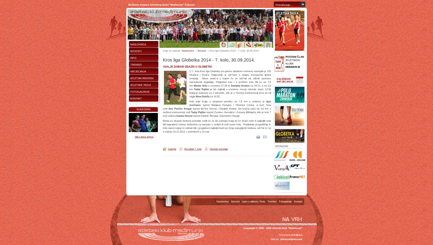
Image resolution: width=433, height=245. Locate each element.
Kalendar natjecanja (285, 80)
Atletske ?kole (140, 85)
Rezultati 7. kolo (193, 149)
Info (133, 58)
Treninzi (136, 64)
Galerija (172, 149)
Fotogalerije (140, 91)
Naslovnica (138, 44)
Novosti (136, 51)
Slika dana (143, 109)
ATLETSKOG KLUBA (295, 61)
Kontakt (136, 98)
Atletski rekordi (142, 78)
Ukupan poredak (219, 149)
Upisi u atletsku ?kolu (253, 201)
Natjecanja (138, 71)
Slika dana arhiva (144, 136)
